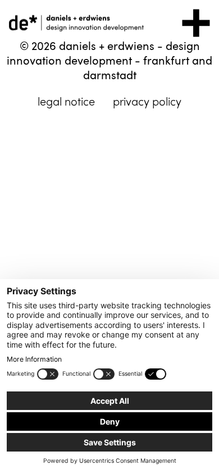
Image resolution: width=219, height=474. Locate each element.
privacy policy (147, 101)
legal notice (66, 101)
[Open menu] (196, 23)
